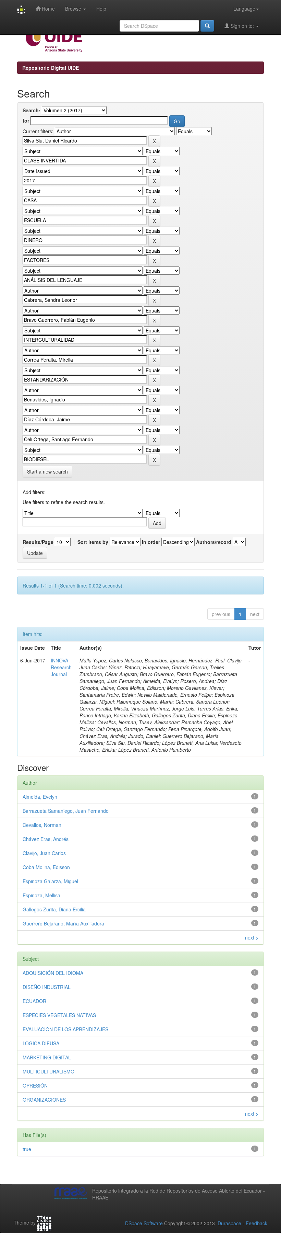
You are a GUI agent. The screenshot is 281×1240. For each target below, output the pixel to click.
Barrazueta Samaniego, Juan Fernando (66, 810)
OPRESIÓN (35, 1085)
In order (151, 541)
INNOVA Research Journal (61, 667)
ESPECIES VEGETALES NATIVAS (59, 1015)
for (26, 120)
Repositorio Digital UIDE (50, 67)
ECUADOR (34, 1001)
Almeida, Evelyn (40, 796)
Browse (74, 8)
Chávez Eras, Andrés (46, 838)
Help (101, 8)
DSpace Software (144, 1223)
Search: (31, 110)
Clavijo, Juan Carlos (44, 853)
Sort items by (92, 541)
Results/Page (38, 541)
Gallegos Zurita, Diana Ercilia (54, 909)
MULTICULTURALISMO (48, 1071)
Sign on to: (242, 25)
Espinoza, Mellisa (41, 895)
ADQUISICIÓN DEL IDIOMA (53, 972)
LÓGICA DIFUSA (41, 1043)
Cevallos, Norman (42, 824)
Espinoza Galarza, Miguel (50, 881)
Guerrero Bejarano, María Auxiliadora (63, 923)
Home (47, 8)
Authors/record (213, 541)
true (27, 1149)
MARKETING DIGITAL (47, 1057)
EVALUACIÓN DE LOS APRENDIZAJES (65, 1029)
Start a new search (47, 471)
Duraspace (229, 1223)
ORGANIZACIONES (44, 1099)
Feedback (256, 1223)
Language (244, 8)
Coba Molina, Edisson (46, 867)
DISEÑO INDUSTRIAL (47, 986)
